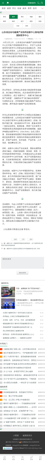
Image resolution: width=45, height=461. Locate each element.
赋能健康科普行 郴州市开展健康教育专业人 (18, 323)
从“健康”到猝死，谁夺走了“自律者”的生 (18, 422)
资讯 (4, 17)
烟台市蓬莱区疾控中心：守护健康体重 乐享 (20, 353)
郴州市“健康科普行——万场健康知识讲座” (19, 403)
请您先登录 (22, 273)
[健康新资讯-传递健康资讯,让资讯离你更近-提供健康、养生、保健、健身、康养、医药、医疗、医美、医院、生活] (22, 3)
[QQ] (7, 448)
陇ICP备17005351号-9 (12, 442)
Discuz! (22, 448)
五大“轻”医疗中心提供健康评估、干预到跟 (19, 379)
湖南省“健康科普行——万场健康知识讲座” (19, 415)
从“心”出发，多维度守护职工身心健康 (18, 371)
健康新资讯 (27, 435)
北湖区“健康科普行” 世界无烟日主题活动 (17, 313)
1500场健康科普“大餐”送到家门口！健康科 (19, 418)
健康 (9, 8)
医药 (35, 8)
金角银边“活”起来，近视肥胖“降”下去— (18, 411)
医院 (31, 21)
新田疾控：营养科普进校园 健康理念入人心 (18, 334)
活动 (26, 26)
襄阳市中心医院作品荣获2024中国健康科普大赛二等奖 (23, 248)
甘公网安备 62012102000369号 (30, 442)
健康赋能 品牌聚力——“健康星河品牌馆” (17, 338)
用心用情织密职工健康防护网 (13, 331)
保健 (19, 8)
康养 (30, 8)
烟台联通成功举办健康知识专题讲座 (17, 368)
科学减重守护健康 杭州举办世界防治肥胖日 (20, 364)
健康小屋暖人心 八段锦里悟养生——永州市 (20, 407)
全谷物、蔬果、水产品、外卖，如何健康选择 (19, 320)
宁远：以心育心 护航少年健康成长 (16, 400)
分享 (23, 239)
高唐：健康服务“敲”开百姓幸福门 (28, 288)
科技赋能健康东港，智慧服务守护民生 (18, 392)
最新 (4, 8)
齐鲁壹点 (30, 39)
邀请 (31, 239)
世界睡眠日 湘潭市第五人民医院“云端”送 (19, 426)
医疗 (22, 21)
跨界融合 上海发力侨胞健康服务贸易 (16, 316)
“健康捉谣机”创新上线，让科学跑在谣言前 (19, 349)
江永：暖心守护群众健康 (12, 396)
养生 (14, 8)
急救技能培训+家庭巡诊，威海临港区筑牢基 (20, 375)
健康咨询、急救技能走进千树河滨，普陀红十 (20, 360)
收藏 (15, 239)
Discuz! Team (38, 448)
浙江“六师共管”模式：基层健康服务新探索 (19, 356)
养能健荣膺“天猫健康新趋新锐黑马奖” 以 (17, 327)
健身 (24, 8)
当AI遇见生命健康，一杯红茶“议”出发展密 (19, 383)
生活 (17, 26)
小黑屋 (16, 435)
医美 (40, 21)
